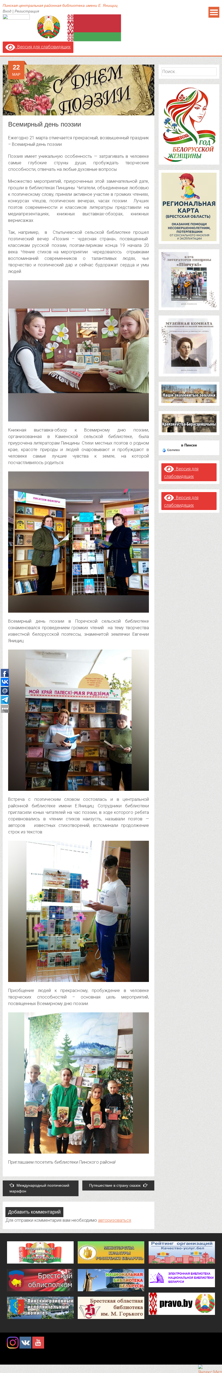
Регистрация (27, 11)
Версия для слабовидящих (43, 46)
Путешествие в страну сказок (115, 1185)
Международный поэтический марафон (39, 1188)
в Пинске (189, 445)
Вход (7, 11)
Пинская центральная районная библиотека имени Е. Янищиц (60, 5)
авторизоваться (114, 1220)
